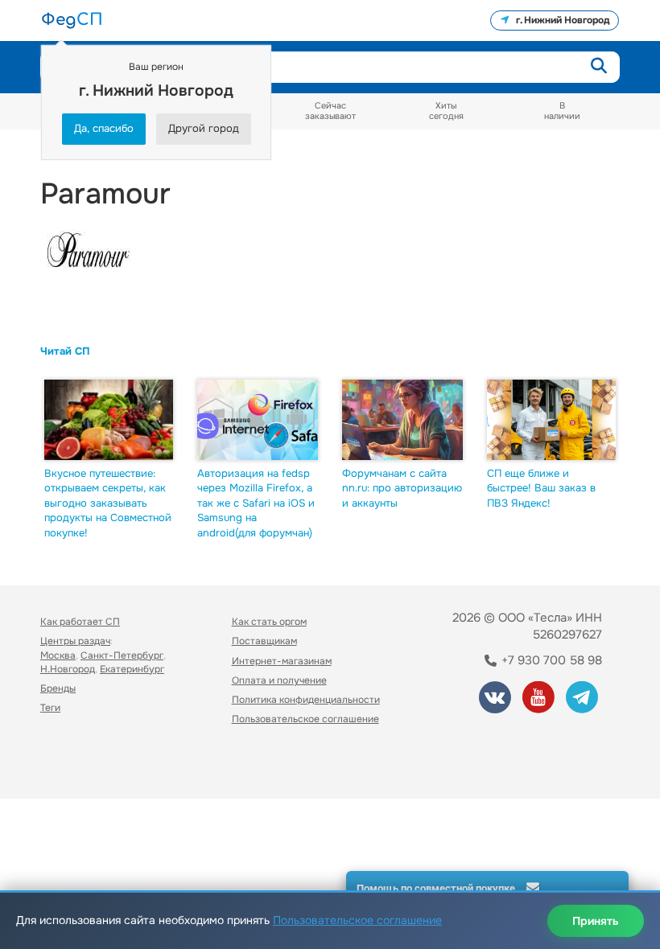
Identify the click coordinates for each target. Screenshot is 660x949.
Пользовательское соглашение (305, 719)
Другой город (203, 128)
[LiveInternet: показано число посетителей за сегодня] (75, 764)
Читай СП (65, 351)
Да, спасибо (104, 128)
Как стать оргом (269, 621)
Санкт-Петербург (121, 655)
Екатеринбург (132, 669)
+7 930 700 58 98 (550, 660)
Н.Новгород (67, 669)
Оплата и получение (279, 680)
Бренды (58, 688)
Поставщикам (264, 641)
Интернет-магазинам (282, 661)
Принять (595, 921)
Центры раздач (75, 641)
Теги (50, 707)
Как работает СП (80, 621)
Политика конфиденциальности (306, 699)
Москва (58, 655)
